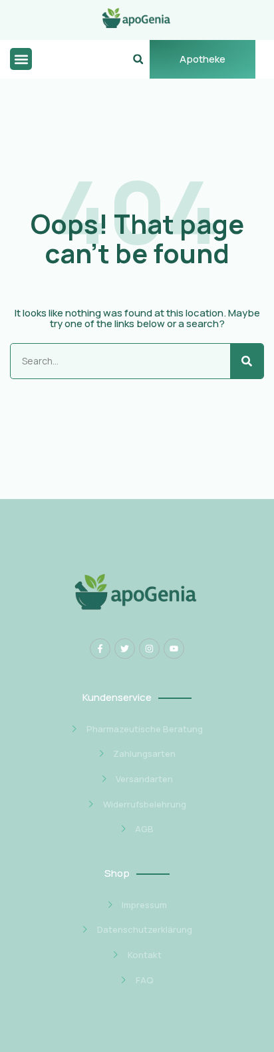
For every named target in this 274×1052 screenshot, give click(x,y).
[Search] (246, 361)
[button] (21, 59)
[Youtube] (174, 648)
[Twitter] (124, 648)
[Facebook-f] (100, 648)
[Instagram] (149, 648)
